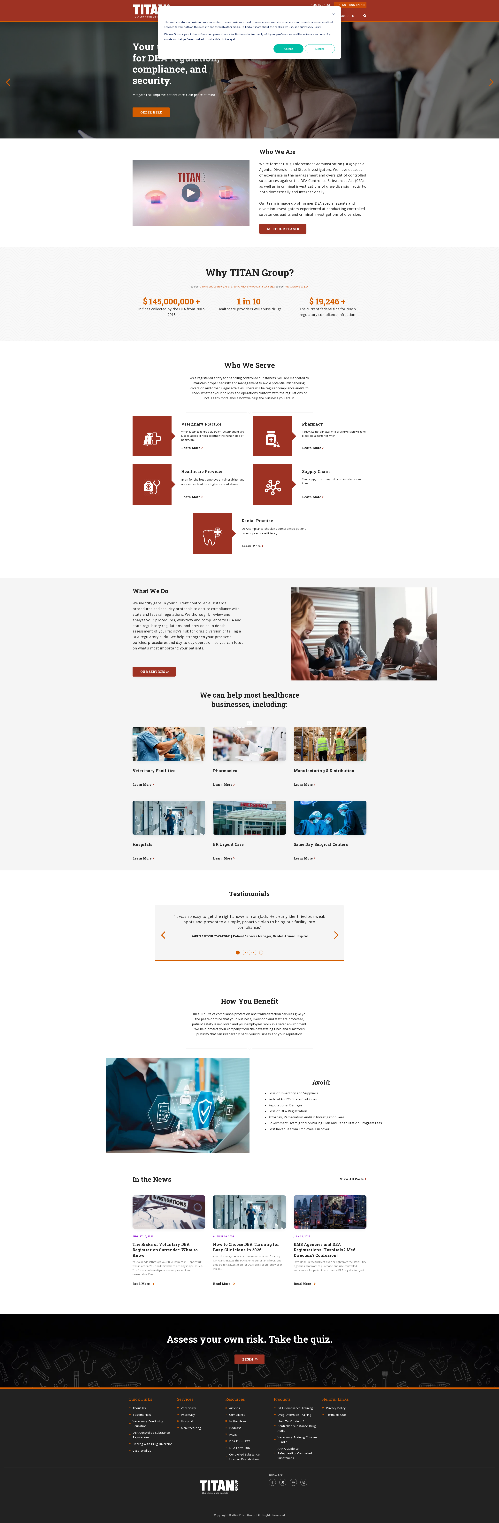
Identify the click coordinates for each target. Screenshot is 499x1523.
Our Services (152, 672)
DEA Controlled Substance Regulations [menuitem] (151, 1435)
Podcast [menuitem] (235, 1428)
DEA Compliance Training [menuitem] (295, 1408)
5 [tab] (261, 952)
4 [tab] (255, 952)
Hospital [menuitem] (187, 1421)
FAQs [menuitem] (233, 1434)
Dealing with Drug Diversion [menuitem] (153, 1444)
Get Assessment (348, 5)
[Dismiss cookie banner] (333, 14)
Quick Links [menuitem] (140, 1399)
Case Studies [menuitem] (142, 1450)
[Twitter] (282, 1482)
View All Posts (352, 1179)
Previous (8, 80)
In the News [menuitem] (238, 1421)
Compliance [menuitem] (237, 1415)
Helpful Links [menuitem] (335, 1399)
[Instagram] (303, 1482)
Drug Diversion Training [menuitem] (294, 1415)
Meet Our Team (281, 229)
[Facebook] (272, 1482)
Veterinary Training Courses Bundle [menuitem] (298, 1439)
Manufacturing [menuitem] (191, 1428)
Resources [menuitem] (345, 16)
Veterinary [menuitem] (188, 1408)
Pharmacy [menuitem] (188, 1415)
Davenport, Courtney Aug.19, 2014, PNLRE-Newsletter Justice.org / (237, 286)
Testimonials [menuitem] (142, 1415)
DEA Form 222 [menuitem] (239, 1441)
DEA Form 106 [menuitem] (239, 1448)
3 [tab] (249, 952)
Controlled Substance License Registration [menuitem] (244, 1456)
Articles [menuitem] (234, 1408)
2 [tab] (244, 952)
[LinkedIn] (293, 1482)
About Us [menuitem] (139, 1408)
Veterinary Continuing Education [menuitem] (148, 1423)
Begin (248, 1359)
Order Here (151, 116)
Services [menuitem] (185, 1399)
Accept (288, 48)
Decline (320, 48)
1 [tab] (238, 952)
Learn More (190, 448)
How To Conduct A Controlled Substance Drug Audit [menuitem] (297, 1426)
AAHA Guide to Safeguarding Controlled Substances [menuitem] (295, 1453)
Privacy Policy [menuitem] (336, 1408)
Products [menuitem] (282, 1399)
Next (491, 80)
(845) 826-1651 (320, 5)
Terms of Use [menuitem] (336, 1415)
